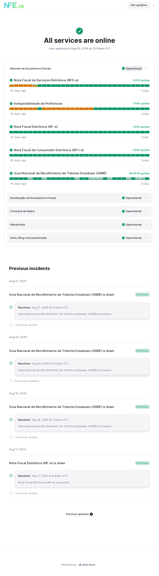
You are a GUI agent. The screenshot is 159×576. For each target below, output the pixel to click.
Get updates (139, 5)
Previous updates (77, 514)
